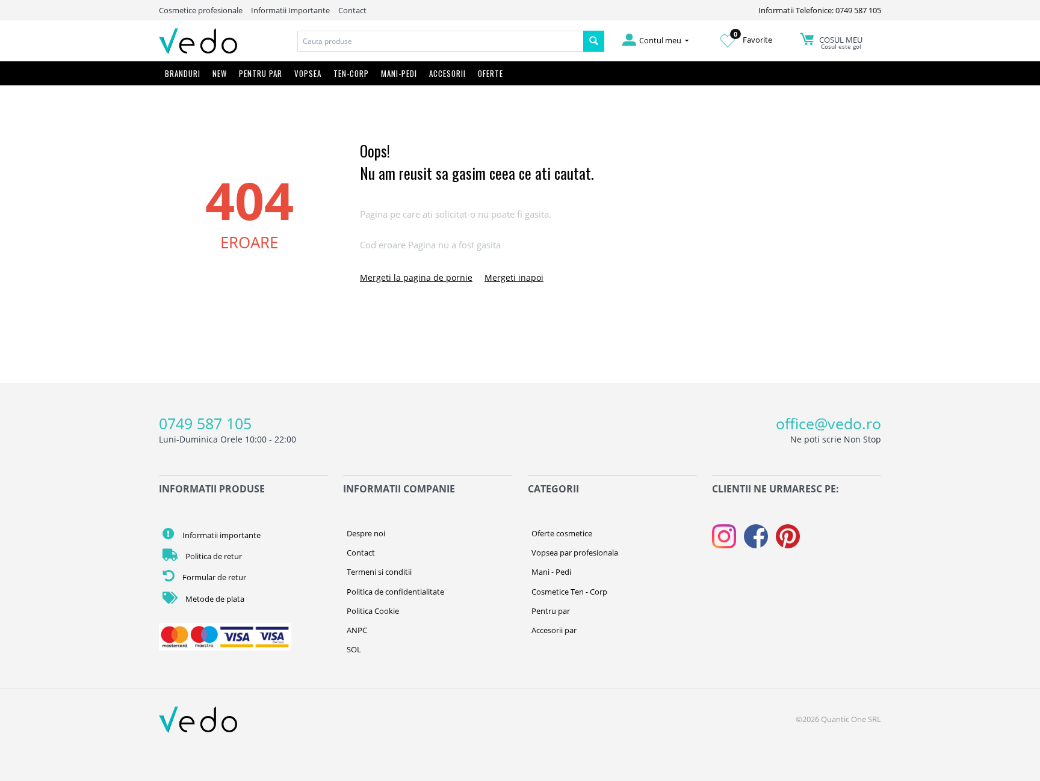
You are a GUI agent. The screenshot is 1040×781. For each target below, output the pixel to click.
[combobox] (440, 41)
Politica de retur (213, 556)
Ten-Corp (351, 73)
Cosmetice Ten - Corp (569, 591)
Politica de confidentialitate (395, 591)
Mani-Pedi (399, 73)
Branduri (182, 73)
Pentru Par (260, 73)
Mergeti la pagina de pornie (416, 277)
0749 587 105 (205, 423)
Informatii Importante (290, 10)
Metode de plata (214, 598)
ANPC (357, 630)
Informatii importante (221, 535)
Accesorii (447, 73)
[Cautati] (593, 41)
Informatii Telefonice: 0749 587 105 (819, 10)
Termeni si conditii (379, 571)
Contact (352, 10)
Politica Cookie (373, 610)
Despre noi (366, 533)
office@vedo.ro (828, 423)
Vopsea (307, 73)
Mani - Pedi (551, 571)
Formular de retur (213, 577)
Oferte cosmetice (561, 533)
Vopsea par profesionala (574, 552)
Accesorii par (554, 630)
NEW (219, 73)
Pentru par (550, 610)
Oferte (490, 73)
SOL (354, 649)
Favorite (753, 39)
